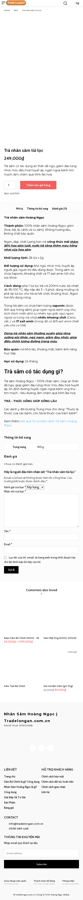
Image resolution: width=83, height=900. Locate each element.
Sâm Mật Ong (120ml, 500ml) (60, 637)
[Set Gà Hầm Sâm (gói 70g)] (61, 665)
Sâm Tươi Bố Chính (14, 685)
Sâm (16, 10)
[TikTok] (41, 748)
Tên (7, 531)
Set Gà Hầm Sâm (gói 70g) (58, 685)
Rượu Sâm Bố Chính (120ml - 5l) (21, 637)
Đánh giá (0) (59, 208)
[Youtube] (50, 748)
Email (8, 544)
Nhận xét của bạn (15, 491)
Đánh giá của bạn (15, 487)
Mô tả (19, 208)
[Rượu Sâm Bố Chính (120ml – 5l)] (21, 617)
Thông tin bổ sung (37, 208)
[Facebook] (33, 748)
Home (7, 10)
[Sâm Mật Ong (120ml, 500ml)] (61, 617)
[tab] (19, 209)
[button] (65, 3)
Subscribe (41, 864)
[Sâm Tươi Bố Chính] (21, 665)
